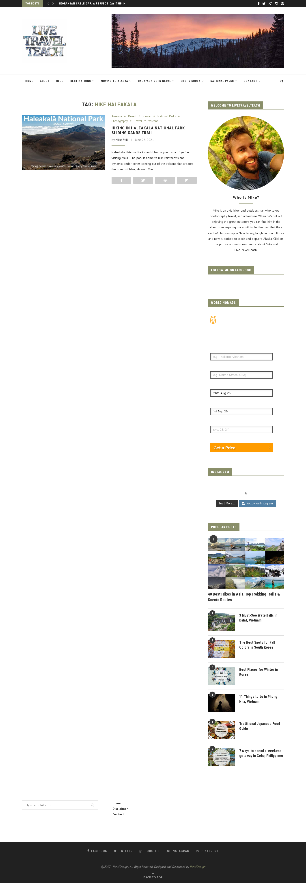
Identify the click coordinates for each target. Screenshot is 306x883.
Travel (138, 121)
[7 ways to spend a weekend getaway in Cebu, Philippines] (221, 757)
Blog (60, 81)
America (117, 116)
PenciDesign (197, 867)
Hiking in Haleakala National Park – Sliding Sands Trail (150, 130)
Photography (120, 121)
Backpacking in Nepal (154, 81)
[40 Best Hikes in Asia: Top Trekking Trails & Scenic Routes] (246, 563)
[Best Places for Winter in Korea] (221, 676)
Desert (132, 116)
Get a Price (224, 447)
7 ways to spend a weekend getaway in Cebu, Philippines (261, 753)
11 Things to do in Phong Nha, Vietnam (258, 699)
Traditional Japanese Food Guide (259, 726)
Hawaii (147, 116)
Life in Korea (190, 81)
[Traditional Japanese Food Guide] (221, 730)
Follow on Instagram (260, 503)
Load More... (227, 503)
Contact (250, 81)
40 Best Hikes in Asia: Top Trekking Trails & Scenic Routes (244, 597)
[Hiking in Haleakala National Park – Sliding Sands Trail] (63, 142)
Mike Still (122, 140)
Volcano (153, 121)
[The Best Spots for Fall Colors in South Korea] (221, 649)
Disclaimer (120, 809)
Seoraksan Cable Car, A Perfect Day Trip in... (93, 3)
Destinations (80, 81)
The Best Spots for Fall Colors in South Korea (257, 644)
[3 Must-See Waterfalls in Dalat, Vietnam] (221, 622)
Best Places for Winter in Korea (258, 672)
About (45, 81)
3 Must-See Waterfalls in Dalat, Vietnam (258, 617)
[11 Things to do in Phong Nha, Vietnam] (221, 703)
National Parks (222, 81)
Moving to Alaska (114, 81)
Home (29, 81)
